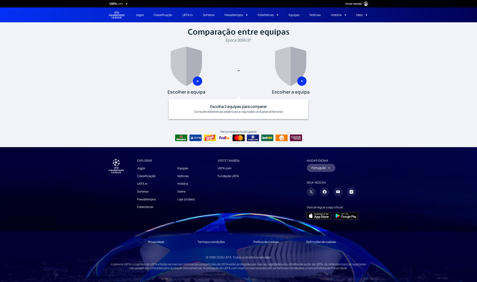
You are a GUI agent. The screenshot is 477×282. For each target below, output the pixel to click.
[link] (139, 14)
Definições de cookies (321, 242)
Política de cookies (266, 242)
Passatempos (146, 199)
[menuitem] (140, 14)
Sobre (181, 191)
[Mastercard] (239, 137)
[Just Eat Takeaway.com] (282, 137)
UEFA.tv (142, 184)
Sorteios (143, 191)
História (182, 184)
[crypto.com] (253, 137)
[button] (236, 14)
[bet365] (267, 137)
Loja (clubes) (186, 199)
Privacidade (156, 242)
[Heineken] (181, 137)
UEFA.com (224, 168)
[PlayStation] (195, 137)
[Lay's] (210, 137)
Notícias (183, 176)
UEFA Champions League (116, 14)
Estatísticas (145, 207)
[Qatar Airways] (296, 137)
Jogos (141, 168)
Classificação (146, 176)
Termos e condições (211, 242)
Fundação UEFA (228, 176)
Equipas (182, 168)
